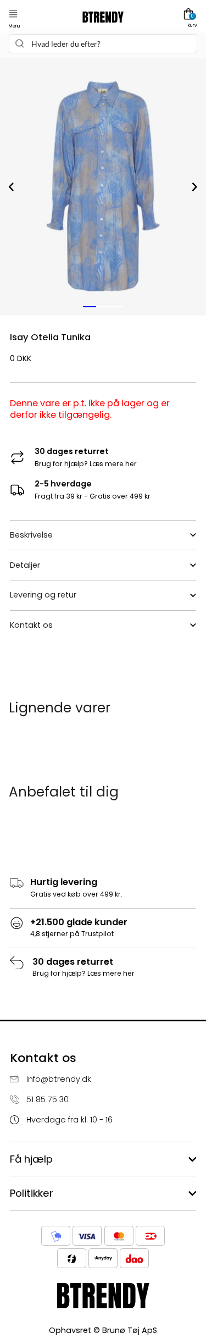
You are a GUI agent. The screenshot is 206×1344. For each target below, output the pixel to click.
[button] (13, 14)
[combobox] (103, 43)
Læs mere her (113, 463)
